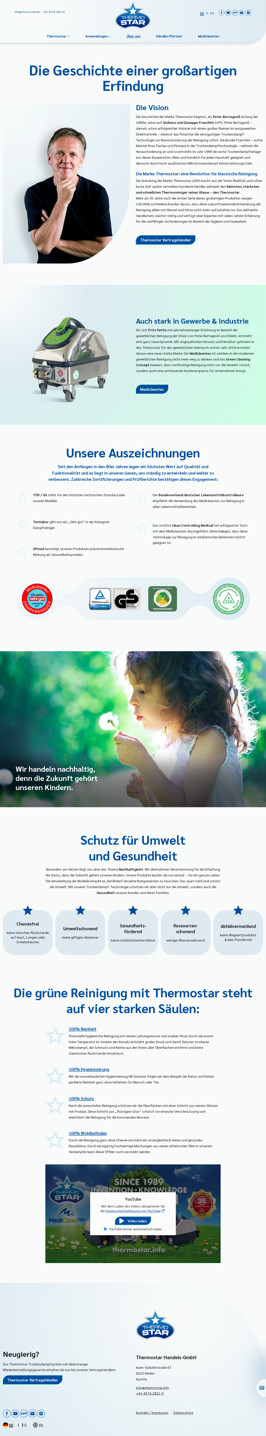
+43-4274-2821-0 (150, 1393)
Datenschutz (183, 1412)
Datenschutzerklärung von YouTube (135, 1210)
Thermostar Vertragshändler (165, 239)
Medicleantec (208, 36)
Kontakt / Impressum (152, 1412)
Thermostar (56, 36)
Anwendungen (96, 36)
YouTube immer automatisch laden (135, 1229)
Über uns (133, 36)
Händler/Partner (169, 36)
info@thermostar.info (152, 1387)
